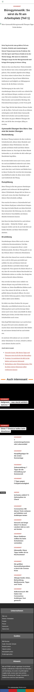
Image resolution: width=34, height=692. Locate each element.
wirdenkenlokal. (15, 687)
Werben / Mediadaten (8, 618)
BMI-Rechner (5, 641)
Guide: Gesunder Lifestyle (9, 644)
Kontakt (4, 621)
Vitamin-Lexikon (6, 649)
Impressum (5, 626)
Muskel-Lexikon (6, 646)
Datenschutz (5, 629)
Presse (4, 623)
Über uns (4, 616)
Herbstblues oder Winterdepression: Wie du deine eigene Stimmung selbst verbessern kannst (18, 367)
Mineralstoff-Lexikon (7, 651)
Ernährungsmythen (7, 654)
